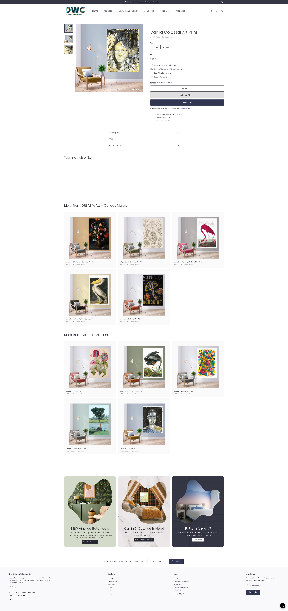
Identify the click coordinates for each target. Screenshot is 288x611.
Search (110, 588)
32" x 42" (155, 47)
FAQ (111, 139)
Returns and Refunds (181, 588)
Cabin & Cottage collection (148, 2)
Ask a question (116, 145)
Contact (180, 10)
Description (114, 132)
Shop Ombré (198, 539)
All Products (178, 578)
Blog (109, 594)
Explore (166, 10)
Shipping (153, 83)
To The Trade (149, 10)
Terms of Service (179, 594)
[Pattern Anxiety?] (198, 501)
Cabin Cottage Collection (144, 539)
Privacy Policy (178, 591)
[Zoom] (109, 58)
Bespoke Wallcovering (181, 582)
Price (152, 54)
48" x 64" (166, 47)
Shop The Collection (90, 542)
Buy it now (187, 102)
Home (95, 10)
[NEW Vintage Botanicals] (90, 501)
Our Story (111, 585)
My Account (112, 582)
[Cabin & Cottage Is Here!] (144, 501)
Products (107, 10)
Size (152, 43)
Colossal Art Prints (95, 334)
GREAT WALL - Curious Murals (161, 37)
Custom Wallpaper (128, 10)
